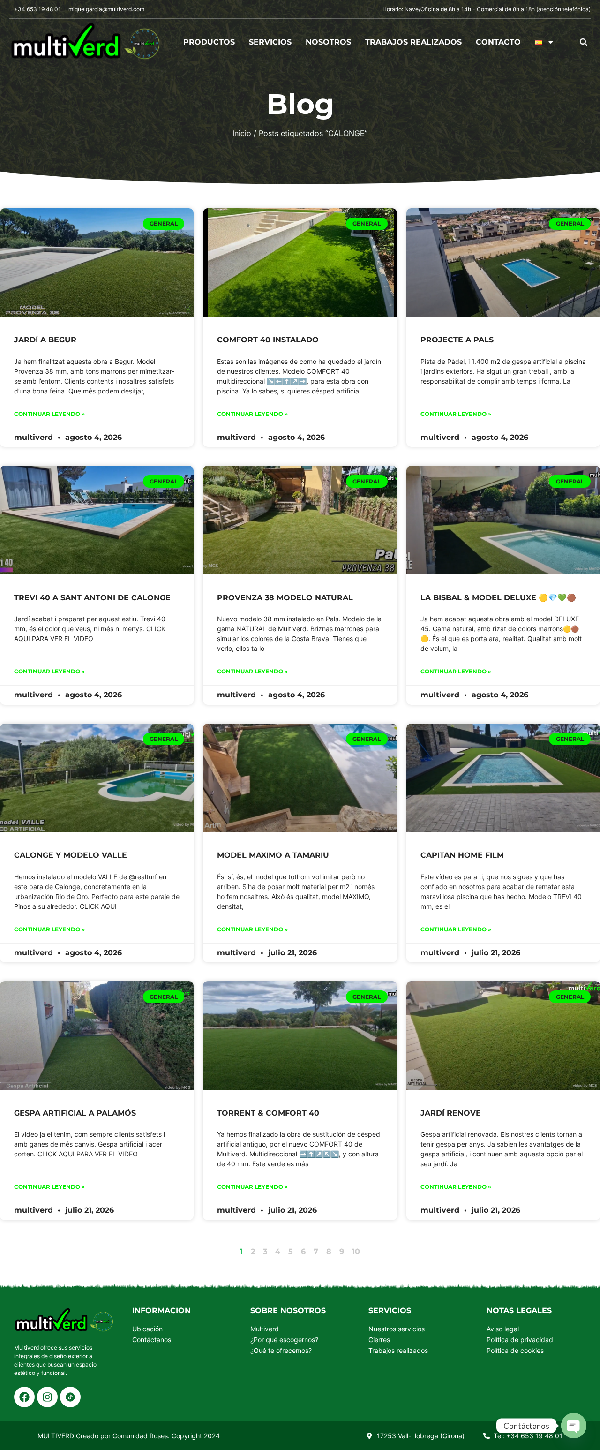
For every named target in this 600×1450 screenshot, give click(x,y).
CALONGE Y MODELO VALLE (70, 855)
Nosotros (328, 42)
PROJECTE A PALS (457, 339)
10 (356, 1251)
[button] (584, 42)
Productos (209, 42)
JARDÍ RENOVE (450, 1113)
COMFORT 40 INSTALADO (268, 339)
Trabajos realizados (413, 42)
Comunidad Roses (140, 1436)
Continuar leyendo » (49, 413)
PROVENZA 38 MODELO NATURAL (285, 597)
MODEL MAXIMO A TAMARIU (273, 855)
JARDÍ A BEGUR (45, 339)
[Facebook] (24, 1397)
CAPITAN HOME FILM (462, 855)
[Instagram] (47, 1397)
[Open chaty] (573, 1425)
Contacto (498, 42)
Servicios (270, 42)
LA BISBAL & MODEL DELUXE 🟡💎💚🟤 (498, 597)
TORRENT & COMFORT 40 (268, 1113)
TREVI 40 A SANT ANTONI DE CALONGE (92, 597)
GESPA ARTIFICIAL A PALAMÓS (75, 1113)
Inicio (241, 133)
